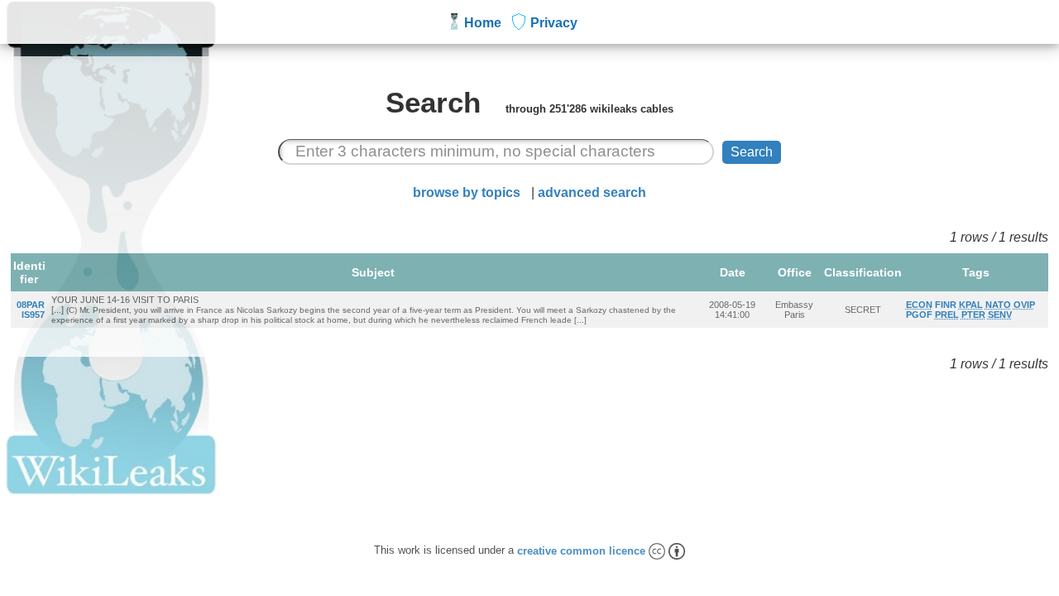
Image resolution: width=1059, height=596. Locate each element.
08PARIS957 (31, 310)
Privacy (553, 23)
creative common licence (583, 551)
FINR (945, 305)
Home (482, 23)
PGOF (919, 315)
